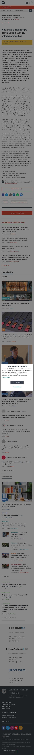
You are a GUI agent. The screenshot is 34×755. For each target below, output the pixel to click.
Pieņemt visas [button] (17, 382)
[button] (17, 387)
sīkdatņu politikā (6, 377)
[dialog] (17, 377)
